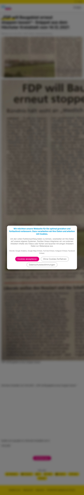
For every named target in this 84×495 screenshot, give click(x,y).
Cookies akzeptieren (27, 259)
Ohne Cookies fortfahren (54, 259)
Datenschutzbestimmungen (42, 265)
